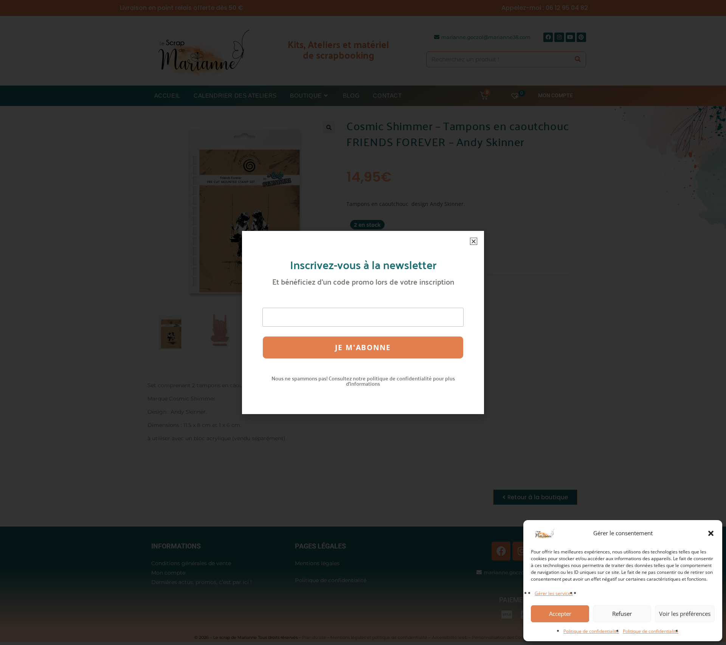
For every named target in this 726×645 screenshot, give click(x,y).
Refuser (622, 613)
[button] (711, 533)
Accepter (560, 613)
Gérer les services (554, 593)
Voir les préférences (684, 613)
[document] (363, 322)
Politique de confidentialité (591, 631)
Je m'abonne (363, 347)
